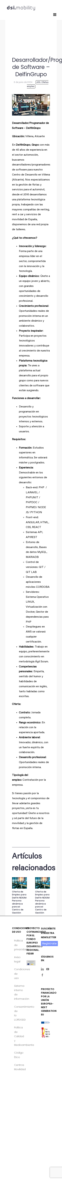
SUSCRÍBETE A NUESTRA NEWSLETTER (48, 933)
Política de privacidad (16, 945)
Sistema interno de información (16, 992)
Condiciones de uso (16, 974)
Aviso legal (16, 959)
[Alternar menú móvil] (55, 14)
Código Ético (16, 1055)
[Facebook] (42, 975)
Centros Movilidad (16, 1067)
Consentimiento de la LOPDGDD (16, 1013)
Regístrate (49, 943)
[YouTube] (47, 969)
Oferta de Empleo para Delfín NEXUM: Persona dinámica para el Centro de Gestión (19, 902)
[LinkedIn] (42, 969)
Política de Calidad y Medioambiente (16, 1036)
